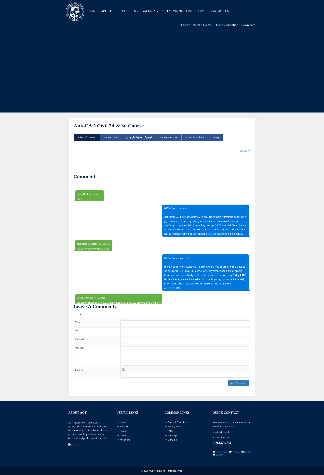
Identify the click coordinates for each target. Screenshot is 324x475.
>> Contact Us (123, 435)
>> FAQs (169, 430)
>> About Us (122, 426)
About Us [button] (109, 11)
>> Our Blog (171, 439)
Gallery (215, 137)
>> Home (121, 422)
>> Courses (122, 430)
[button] (24, 72)
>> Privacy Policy (173, 426)
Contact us (219, 11)
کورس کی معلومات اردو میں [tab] (139, 137)
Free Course (196, 11)
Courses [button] (129, 11)
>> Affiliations (123, 439)
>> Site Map (171, 435)
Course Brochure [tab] (169, 137)
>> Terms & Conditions (176, 422)
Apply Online (172, 11)
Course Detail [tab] (111, 137)
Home (93, 11)
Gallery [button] (149, 11)
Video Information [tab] (87, 137)
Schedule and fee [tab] (195, 137)
